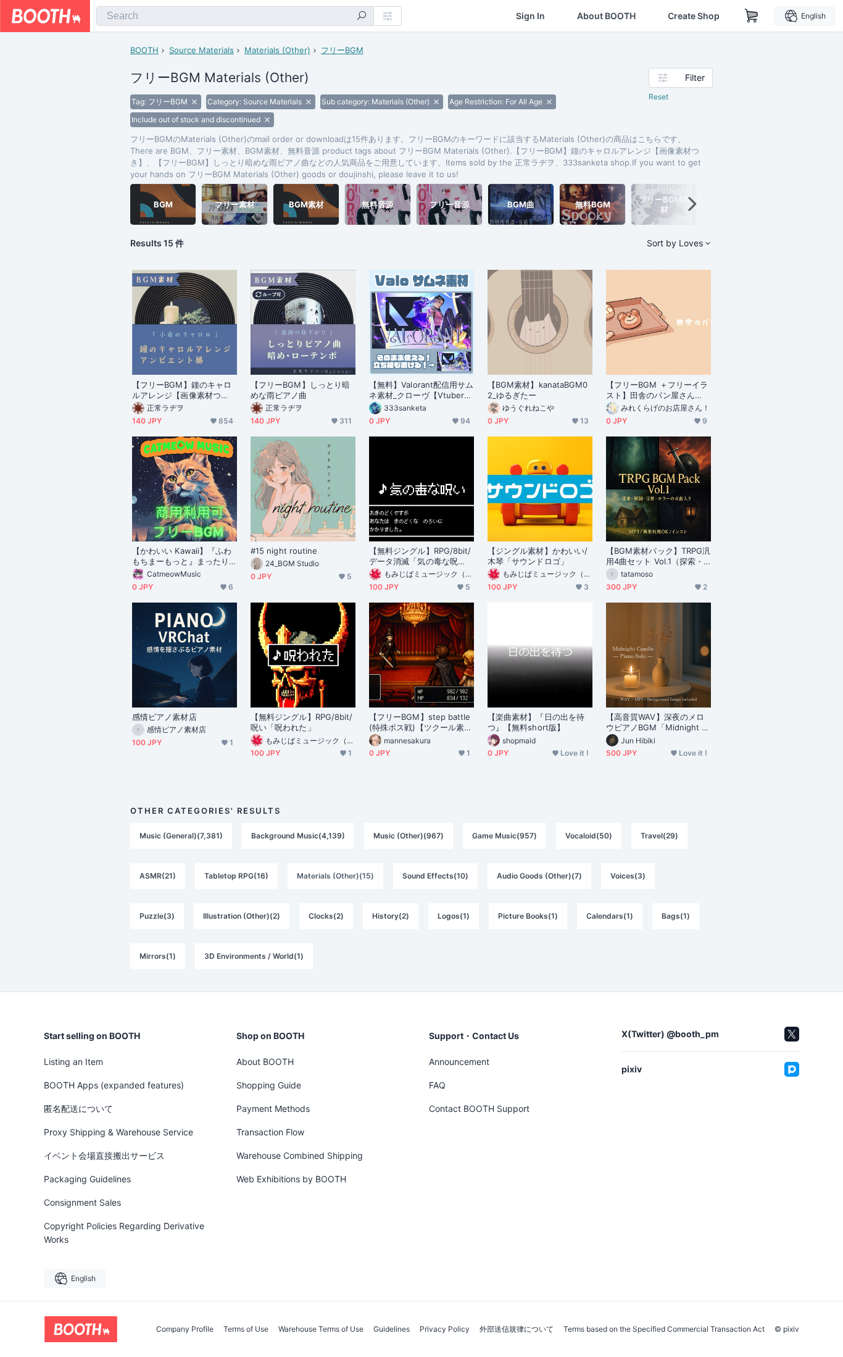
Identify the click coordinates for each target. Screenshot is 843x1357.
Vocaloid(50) (588, 835)
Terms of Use (245, 1329)
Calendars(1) (609, 916)
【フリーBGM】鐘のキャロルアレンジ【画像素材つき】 (181, 390)
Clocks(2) (326, 916)
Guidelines (391, 1329)
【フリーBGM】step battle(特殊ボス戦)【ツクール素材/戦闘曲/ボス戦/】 (420, 722)
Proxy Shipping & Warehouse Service (118, 1132)
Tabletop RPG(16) (236, 875)
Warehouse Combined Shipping (299, 1155)
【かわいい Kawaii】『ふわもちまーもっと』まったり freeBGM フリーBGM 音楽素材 (184, 556)
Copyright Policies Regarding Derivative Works (124, 1233)
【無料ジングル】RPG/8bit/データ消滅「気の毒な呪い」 (420, 556)
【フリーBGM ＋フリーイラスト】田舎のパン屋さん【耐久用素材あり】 (657, 390)
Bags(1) (676, 916)
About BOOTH (606, 16)
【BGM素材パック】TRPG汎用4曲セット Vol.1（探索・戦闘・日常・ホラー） (658, 556)
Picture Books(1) (528, 916)
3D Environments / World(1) (254, 956)
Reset (658, 96)
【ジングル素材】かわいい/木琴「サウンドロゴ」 (538, 556)
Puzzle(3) (157, 916)
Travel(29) (659, 835)
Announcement (459, 1061)
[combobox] (235, 16)
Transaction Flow (270, 1132)
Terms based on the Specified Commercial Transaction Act (664, 1329)
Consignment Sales (82, 1202)
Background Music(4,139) (298, 835)
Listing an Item (73, 1061)
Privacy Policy (445, 1329)
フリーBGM (342, 50)
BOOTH (144, 50)
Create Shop (694, 16)
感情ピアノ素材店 (164, 717)
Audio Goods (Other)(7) (539, 875)
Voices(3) (628, 875)
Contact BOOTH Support (479, 1108)
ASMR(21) (157, 875)
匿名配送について (78, 1108)
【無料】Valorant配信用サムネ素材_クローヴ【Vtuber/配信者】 (421, 390)
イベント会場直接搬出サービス (104, 1155)
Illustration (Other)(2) (241, 916)
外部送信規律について (517, 1329)
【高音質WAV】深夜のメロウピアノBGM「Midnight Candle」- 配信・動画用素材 (656, 722)
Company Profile (185, 1329)
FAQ (437, 1085)
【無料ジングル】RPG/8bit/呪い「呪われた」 (301, 722)
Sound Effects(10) (435, 875)
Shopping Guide (268, 1085)
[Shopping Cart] (752, 16)
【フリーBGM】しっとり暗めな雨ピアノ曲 (300, 390)
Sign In (530, 16)
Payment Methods (273, 1108)
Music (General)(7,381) (181, 835)
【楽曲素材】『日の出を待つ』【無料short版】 (536, 722)
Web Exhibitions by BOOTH (291, 1179)
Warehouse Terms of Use (320, 1329)
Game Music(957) (504, 835)
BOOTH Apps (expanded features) (114, 1085)
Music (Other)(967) (408, 835)
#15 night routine (284, 551)
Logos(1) (454, 916)
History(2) (390, 916)
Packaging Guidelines (87, 1179)
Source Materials (201, 50)
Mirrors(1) (157, 956)
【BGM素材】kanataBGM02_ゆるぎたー (538, 390)
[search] (361, 16)
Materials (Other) (277, 50)
